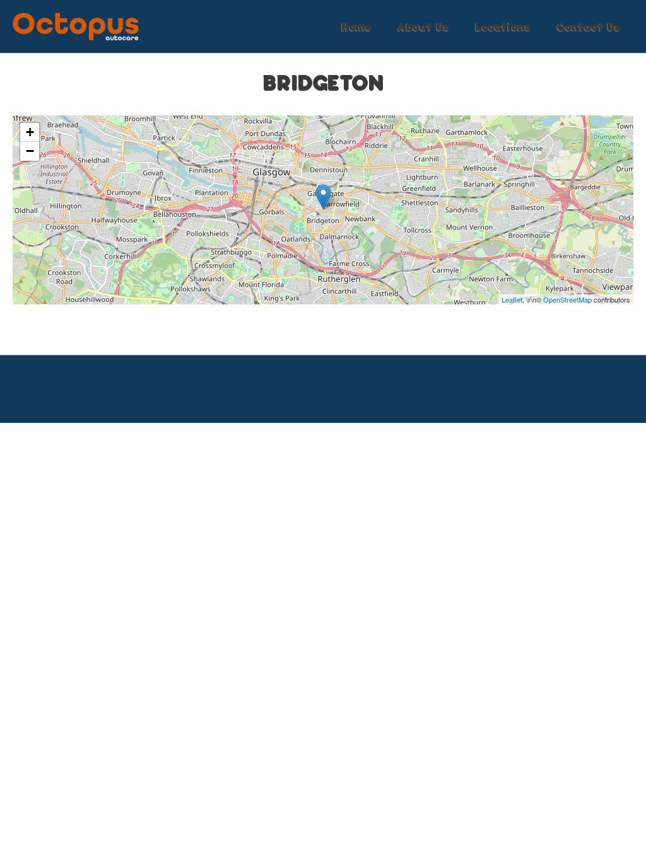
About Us (423, 26)
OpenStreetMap (567, 299)
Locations (503, 26)
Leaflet (512, 299)
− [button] (30, 151)
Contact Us (588, 26)
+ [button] (30, 132)
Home (356, 26)
